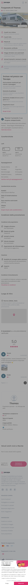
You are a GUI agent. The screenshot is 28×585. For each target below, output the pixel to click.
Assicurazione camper (7, 527)
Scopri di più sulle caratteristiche (11, 210)
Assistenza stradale (7, 530)
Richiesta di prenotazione (18, 463)
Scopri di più (7, 111)
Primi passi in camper (7, 505)
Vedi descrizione (6, 130)
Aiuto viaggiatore (6, 511)
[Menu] (24, 2)
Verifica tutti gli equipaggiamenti (11, 179)
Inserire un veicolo (6, 521)
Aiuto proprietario (6, 533)
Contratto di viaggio (7, 524)
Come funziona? (6, 499)
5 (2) (4, 10)
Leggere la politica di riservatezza (9, 578)
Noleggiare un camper (7, 502)
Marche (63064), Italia (11, 10)
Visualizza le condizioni (8, 285)
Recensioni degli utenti (7, 508)
